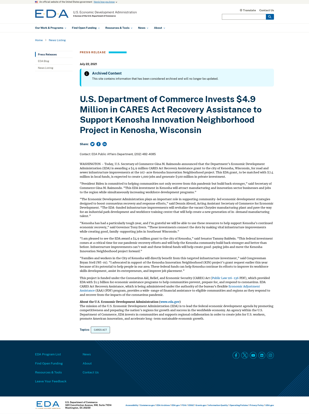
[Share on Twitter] (92, 144)
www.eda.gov (169, 302)
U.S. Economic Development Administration (86, 14)
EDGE (191, 405)
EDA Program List (48, 354)
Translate (249, 10)
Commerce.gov (147, 405)
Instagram (270, 355)
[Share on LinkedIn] (104, 144)
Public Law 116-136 (225, 278)
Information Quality (218, 405)
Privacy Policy (257, 405)
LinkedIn (261, 355)
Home (39, 40)
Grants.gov (201, 405)
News (87, 354)
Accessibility (132, 405)
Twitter (244, 355)
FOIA (184, 405)
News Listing (57, 40)
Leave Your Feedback (51, 381)
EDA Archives (163, 405)
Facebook (236, 355)
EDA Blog (43, 61)
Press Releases (47, 54)
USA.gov (269, 405)
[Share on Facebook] (98, 144)
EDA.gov (175, 405)
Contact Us (266, 10)
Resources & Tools (48, 372)
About (87, 363)
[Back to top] (300, 405)
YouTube (253, 355)
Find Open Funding (49, 363)
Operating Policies (239, 405)
